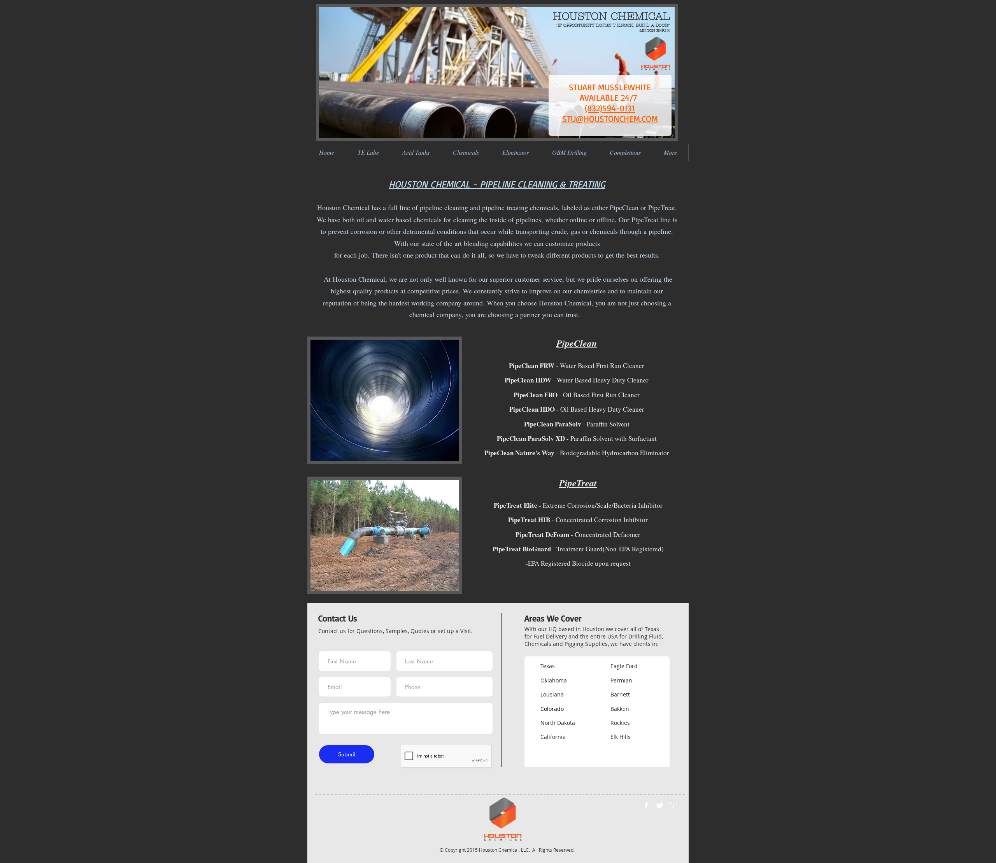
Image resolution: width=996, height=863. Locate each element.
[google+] (673, 805)
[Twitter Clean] (660, 805)
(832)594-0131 (610, 108)
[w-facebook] (646, 805)
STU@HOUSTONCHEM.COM (610, 118)
